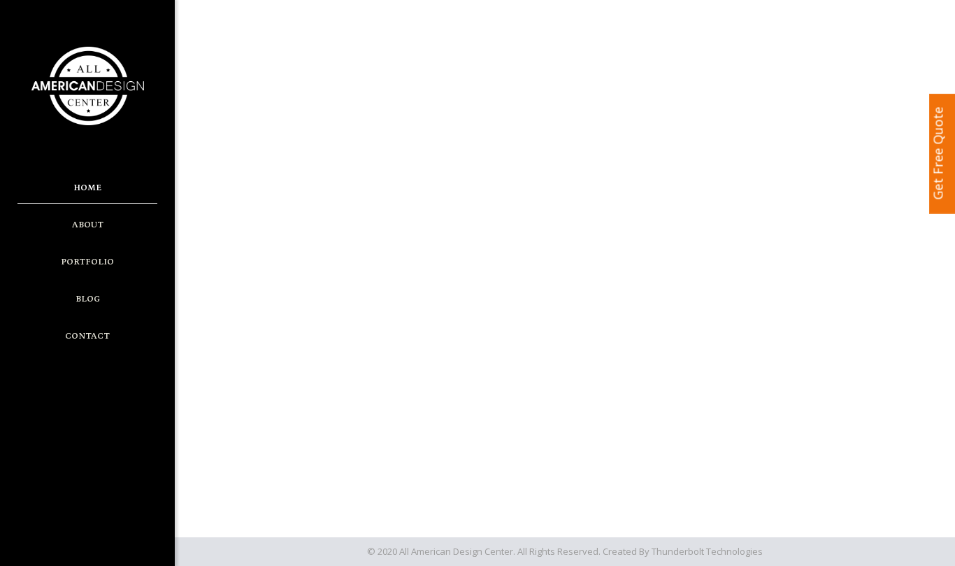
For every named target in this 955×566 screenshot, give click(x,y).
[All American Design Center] (87, 85)
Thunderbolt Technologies (707, 551)
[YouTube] (96, 546)
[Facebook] (59, 546)
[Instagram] (115, 546)
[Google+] (78, 546)
